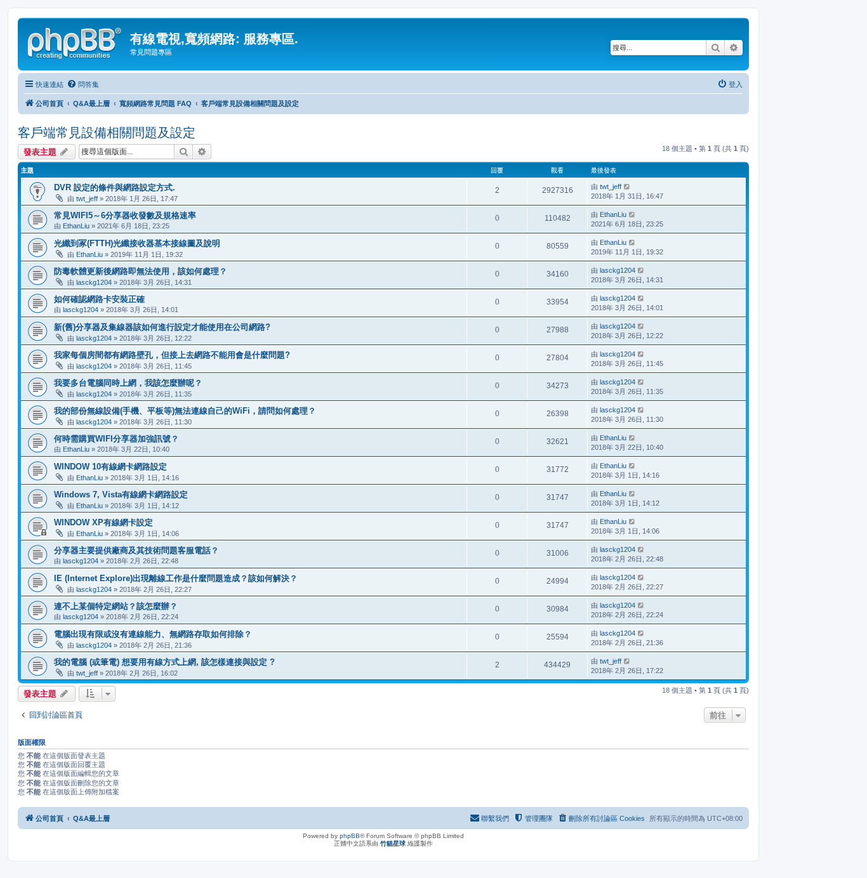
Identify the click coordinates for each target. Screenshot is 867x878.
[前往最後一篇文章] (627, 186)
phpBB (350, 835)
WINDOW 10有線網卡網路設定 (110, 466)
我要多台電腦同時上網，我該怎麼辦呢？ (128, 383)
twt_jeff (87, 198)
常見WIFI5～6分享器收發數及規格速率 (125, 215)
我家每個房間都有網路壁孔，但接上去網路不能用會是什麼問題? (172, 355)
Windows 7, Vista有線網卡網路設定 (121, 494)
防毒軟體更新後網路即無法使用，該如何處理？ (140, 271)
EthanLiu (76, 226)
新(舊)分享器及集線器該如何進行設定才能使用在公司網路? (162, 327)
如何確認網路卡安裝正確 (99, 299)
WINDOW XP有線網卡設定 (103, 522)
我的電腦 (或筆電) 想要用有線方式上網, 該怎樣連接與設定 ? (164, 662)
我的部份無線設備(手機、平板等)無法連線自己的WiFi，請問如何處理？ (185, 411)
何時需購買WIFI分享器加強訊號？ (116, 438)
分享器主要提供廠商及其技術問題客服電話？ (136, 550)
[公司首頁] (75, 41)
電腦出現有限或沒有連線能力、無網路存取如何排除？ (153, 634)
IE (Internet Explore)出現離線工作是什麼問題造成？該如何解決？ (176, 578)
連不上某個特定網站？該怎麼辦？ (116, 606)
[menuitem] (83, 84)
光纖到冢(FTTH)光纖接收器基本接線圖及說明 (137, 243)
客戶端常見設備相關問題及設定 (106, 133)
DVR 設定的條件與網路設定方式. (114, 187)
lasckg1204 (94, 282)
